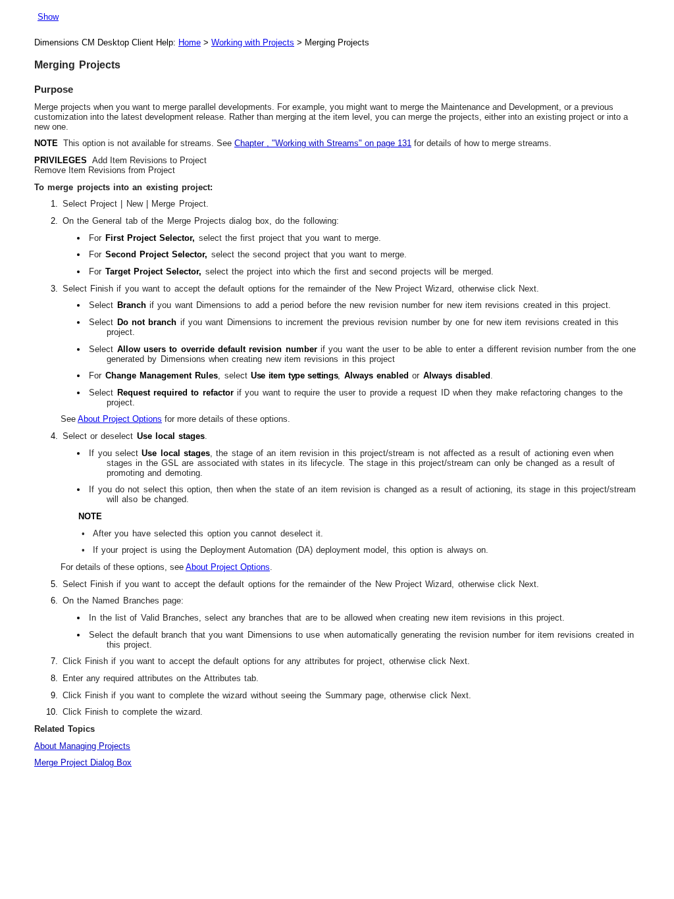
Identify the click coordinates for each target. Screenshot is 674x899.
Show (48, 17)
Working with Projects (252, 42)
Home (189, 42)
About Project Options (120, 419)
